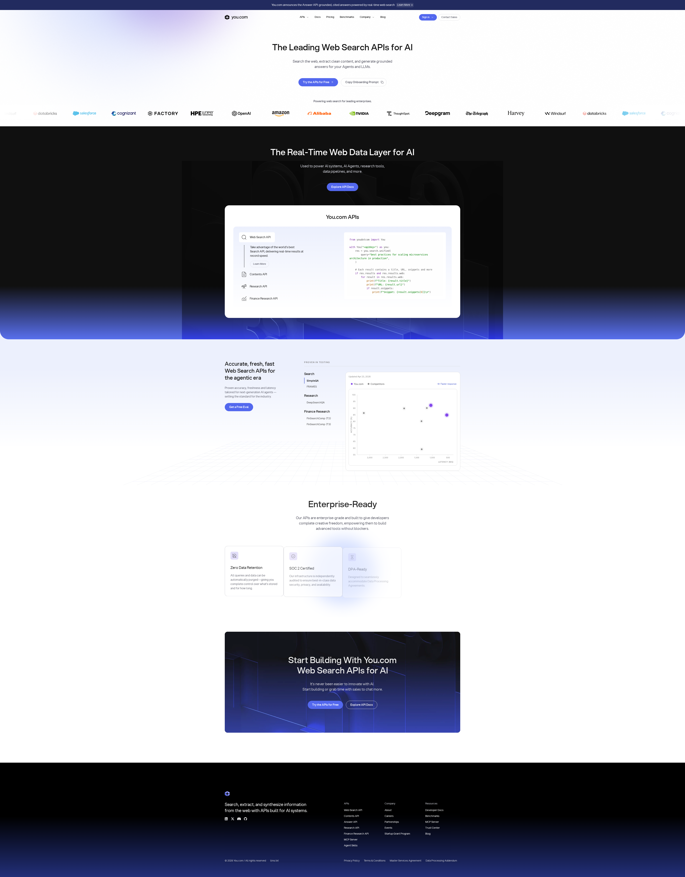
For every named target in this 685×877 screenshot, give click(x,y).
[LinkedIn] (226, 819)
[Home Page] (227, 793)
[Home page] (236, 17)
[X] (232, 819)
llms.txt (274, 861)
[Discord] (239, 819)
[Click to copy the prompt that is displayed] (363, 82)
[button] (304, 17)
